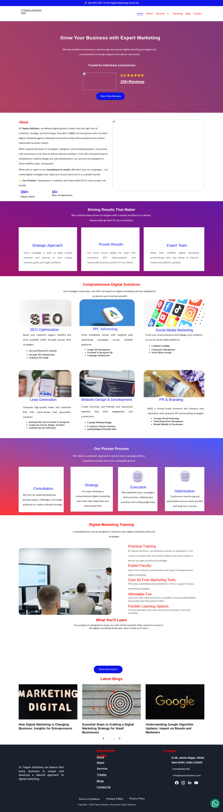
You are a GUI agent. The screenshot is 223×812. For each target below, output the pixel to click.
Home (140, 13)
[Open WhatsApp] (215, 803)
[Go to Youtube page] (196, 783)
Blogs (100, 781)
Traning (101, 774)
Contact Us (104, 787)
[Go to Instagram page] (183, 783)
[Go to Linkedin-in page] (189, 783)
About (149, 13)
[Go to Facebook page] (177, 783)
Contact (197, 13)
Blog (188, 13)
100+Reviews (132, 81)
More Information (108, 669)
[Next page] (119, 739)
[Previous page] (103, 739)
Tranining (177, 13)
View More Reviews (110, 96)
